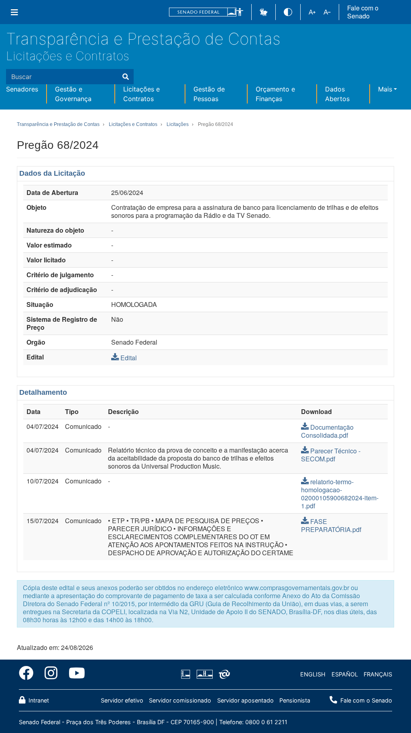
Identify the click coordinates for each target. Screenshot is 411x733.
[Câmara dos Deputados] (187, 674)
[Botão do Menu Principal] (14, 12)
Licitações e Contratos (67, 56)
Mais (385, 89)
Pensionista (294, 700)
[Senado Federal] (202, 12)
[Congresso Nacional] (204, 674)
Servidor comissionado (180, 700)
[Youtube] (74, 674)
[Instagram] (51, 674)
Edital (128, 357)
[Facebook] (29, 674)
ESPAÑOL (345, 674)
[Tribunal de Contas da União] (223, 674)
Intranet (38, 700)
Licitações (178, 124)
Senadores (22, 89)
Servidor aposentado (245, 700)
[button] (239, 12)
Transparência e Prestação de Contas (143, 39)
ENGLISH (313, 674)
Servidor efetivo (122, 700)
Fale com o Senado (362, 12)
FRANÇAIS (378, 674)
